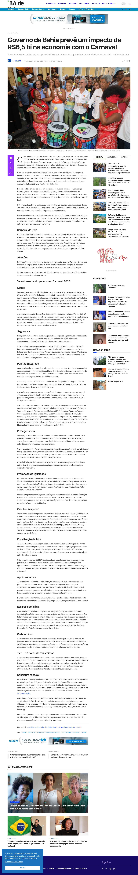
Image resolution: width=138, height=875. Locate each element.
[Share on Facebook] (11, 157)
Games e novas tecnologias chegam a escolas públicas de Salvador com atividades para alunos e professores (119, 168)
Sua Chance (84, 4)
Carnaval (32, 732)
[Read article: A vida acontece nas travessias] (99, 288)
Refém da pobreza (115, 381)
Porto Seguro (66, 732)
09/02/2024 (29, 61)
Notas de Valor (108, 4)
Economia (62, 4)
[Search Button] (129, 3)
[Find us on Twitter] (122, 9)
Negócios (73, 4)
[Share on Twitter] (11, 162)
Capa (9, 33)
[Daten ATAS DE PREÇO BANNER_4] (69, 19)
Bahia (24, 732)
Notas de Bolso (24, 9)
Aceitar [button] (22, 868)
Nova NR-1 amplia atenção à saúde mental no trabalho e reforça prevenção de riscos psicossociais (68, 843)
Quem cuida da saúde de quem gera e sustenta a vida (118, 326)
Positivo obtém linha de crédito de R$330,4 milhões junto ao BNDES (54, 727)
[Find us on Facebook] (118, 9)
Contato (72, 9)
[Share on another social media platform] (11, 173)
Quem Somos (52, 9)
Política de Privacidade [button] (14, 862)
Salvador (76, 732)
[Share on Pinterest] (11, 168)
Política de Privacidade (86, 9)
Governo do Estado (52, 732)
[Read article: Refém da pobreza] (99, 385)
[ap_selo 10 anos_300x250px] (112, 256)
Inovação (96, 4)
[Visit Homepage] (20, 4)
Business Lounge (38, 9)
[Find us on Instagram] (126, 9)
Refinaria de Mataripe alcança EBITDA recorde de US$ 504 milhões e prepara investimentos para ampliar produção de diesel (119, 219)
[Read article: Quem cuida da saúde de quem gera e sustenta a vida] (99, 327)
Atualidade (50, 4)
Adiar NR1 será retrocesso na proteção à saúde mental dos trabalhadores (119, 314)
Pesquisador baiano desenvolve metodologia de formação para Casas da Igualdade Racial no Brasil (26, 843)
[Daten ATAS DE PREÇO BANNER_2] (48, 741)
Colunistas (11, 9)
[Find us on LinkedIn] (129, 9)
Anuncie (63, 9)
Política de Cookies (81, 869)
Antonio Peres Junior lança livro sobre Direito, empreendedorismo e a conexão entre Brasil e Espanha (119, 301)
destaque (40, 732)
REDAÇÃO (18, 61)
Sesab (84, 732)
